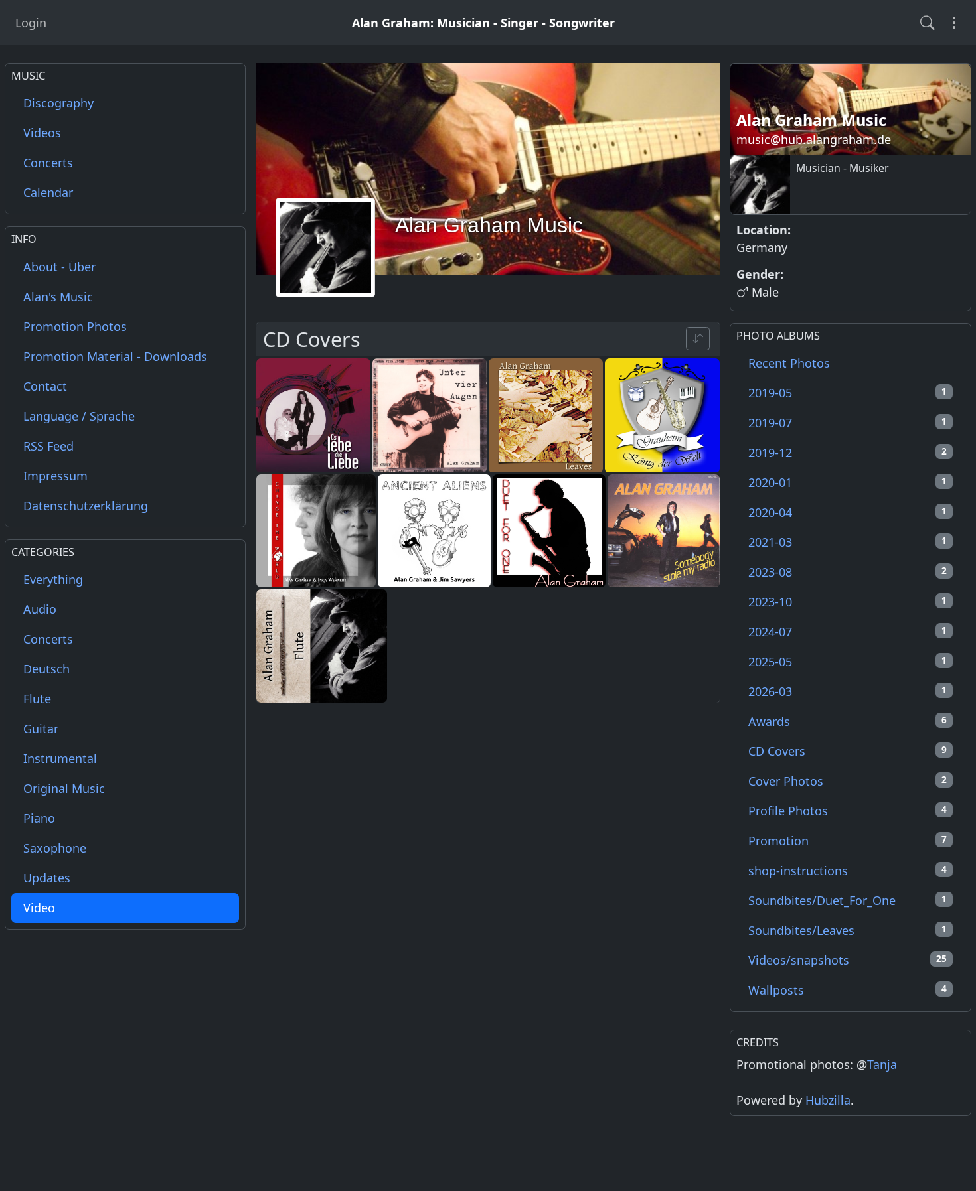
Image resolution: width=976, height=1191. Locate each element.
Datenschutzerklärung (85, 506)
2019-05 (847, 393)
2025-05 (847, 661)
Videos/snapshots (847, 960)
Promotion (847, 841)
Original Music (64, 789)
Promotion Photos (75, 326)
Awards (847, 721)
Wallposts (847, 990)
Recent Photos (789, 363)
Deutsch (46, 669)
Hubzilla (828, 1100)
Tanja (882, 1064)
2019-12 (847, 452)
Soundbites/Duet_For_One (847, 900)
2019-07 (847, 423)
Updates (46, 878)
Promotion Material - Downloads (115, 356)
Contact (45, 386)
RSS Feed (48, 446)
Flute (37, 699)
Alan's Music (58, 297)
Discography (58, 103)
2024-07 (847, 632)
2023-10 (847, 602)
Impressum (55, 476)
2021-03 (847, 542)
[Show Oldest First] (698, 338)
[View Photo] (313, 415)
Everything (53, 580)
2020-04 (847, 512)
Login (30, 23)
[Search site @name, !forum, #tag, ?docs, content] (927, 22)
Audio (39, 610)
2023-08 (847, 572)
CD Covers (847, 751)
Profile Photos (847, 811)
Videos (42, 133)
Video (39, 908)
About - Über (59, 267)
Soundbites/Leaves (847, 930)
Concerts (48, 163)
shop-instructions (847, 870)
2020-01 (847, 482)
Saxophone (54, 849)
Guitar (40, 729)
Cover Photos (847, 781)
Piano (39, 819)
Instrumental (60, 759)
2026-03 (847, 691)
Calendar (48, 193)
